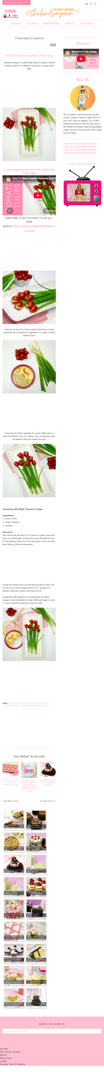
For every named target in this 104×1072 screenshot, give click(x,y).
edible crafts (25, 703)
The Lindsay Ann (44, 1069)
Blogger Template (66, 1069)
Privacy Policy (6, 1058)
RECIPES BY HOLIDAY (10, 1052)
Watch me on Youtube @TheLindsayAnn (80, 143)
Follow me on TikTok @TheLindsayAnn (80, 149)
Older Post (47, 801)
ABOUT (3, 1055)
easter (12, 703)
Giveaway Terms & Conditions (12, 1064)
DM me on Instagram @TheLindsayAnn (79, 146)
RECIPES (4, 1049)
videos (45, 705)
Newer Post (11, 801)
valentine (36, 705)
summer (25, 705)
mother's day (40, 703)
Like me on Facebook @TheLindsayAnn (79, 152)
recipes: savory (11, 705)
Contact (3, 1061)
